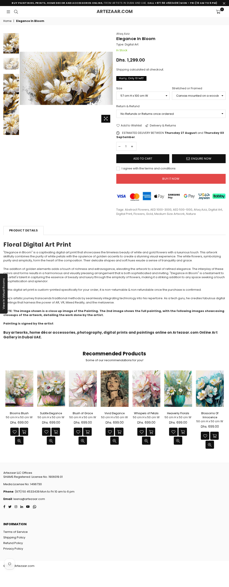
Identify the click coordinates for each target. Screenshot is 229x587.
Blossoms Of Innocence (209, 415)
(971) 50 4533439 (27, 491)
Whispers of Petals (146, 413)
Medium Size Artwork (169, 214)
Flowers (139, 214)
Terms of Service (15, 532)
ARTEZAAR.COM (115, 11)
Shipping (122, 69)
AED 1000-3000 (161, 209)
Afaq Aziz (123, 34)
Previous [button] (24, 78)
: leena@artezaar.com (28, 499)
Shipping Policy (14, 537)
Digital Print (124, 214)
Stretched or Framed (187, 88)
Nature (191, 214)
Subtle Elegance (51, 413)
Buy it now (170, 179)
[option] (66, 78)
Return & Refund (128, 106)
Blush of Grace (83, 413)
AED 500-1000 (182, 209)
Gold (149, 214)
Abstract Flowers (137, 209)
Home (7, 21)
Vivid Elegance (114, 413)
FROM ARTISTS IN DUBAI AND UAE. (114, 3)
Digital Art (215, 209)
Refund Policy (13, 543)
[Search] (16, 11)
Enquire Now (201, 158)
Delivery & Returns (162, 126)
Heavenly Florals (178, 413)
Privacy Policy (13, 548)
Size (119, 88)
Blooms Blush (19, 413)
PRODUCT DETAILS (23, 230)
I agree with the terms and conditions (148, 168)
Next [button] (109, 78)
